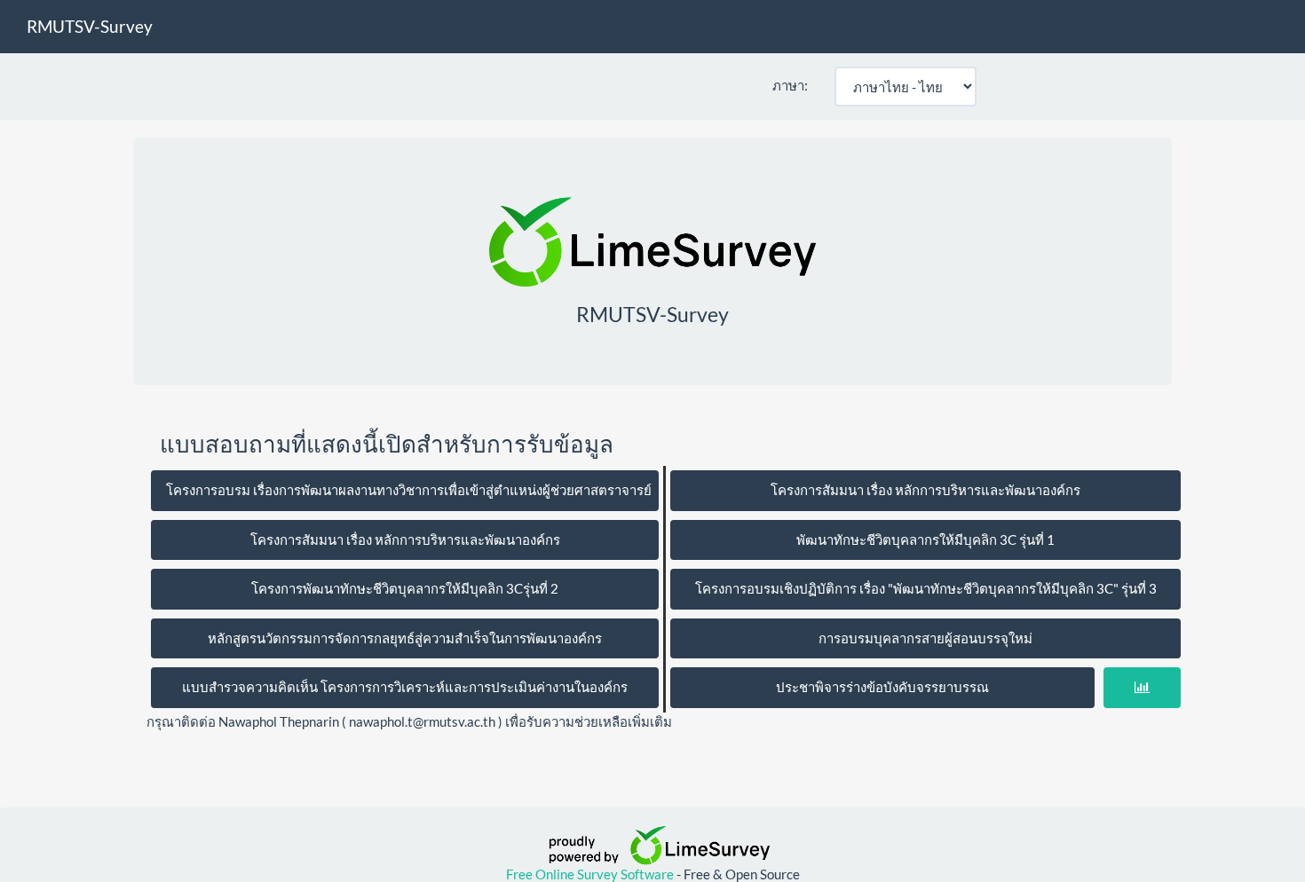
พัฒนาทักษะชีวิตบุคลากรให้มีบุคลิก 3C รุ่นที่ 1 (925, 539)
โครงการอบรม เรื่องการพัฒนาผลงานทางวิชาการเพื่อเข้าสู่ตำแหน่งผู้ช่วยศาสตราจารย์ (409, 490)
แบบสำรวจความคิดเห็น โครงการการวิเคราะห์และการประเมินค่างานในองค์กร (405, 687)
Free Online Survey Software (591, 874)
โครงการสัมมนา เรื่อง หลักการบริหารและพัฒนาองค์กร (925, 490)
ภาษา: (790, 85)
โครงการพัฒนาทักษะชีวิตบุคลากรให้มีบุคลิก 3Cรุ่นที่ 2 (404, 588)
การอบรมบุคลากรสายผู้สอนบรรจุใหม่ (925, 638)
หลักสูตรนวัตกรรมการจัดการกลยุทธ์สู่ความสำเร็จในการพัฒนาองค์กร (405, 638)
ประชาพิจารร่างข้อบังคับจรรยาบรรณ (882, 687)
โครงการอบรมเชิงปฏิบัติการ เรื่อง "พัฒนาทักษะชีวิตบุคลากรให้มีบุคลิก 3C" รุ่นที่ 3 (926, 588)
